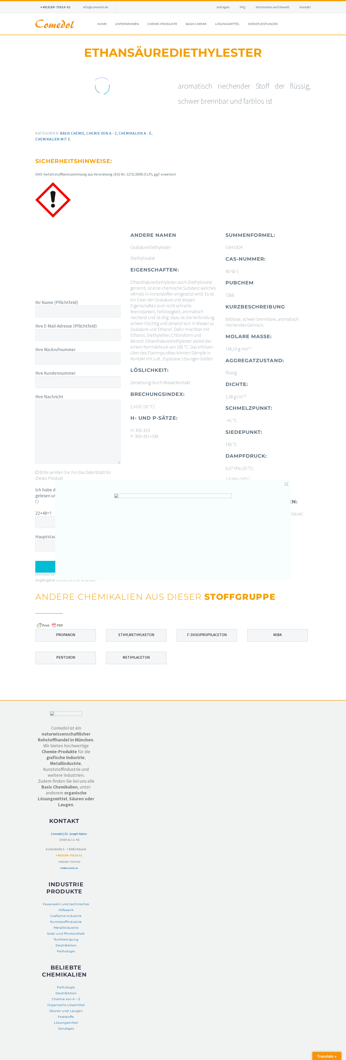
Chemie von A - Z (101, 133)
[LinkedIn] (63, 121)
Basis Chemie (196, 24)
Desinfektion (66, 945)
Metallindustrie (66, 927)
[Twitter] (43, 121)
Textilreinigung (66, 939)
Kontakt (305, 7)
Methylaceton (136, 657)
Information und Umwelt (272, 7)
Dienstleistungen (263, 24)
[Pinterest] (50, 121)
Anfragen (223, 7)
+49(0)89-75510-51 (55, 7)
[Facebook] (36, 121)
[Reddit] (70, 121)
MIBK (277, 634)
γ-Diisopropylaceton (207, 634)
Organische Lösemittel (66, 1005)
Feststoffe (66, 1017)
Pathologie (66, 951)
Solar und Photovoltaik (66, 933)
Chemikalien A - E (135, 133)
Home (102, 24)
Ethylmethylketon (136, 634)
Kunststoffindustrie (66, 922)
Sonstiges (66, 1028)
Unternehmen (127, 24)
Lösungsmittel (227, 24)
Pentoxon (65, 657)
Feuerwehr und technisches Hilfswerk (66, 907)
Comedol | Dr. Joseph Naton (69, 834)
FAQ (242, 7)
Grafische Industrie (65, 916)
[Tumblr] (56, 121)
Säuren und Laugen (66, 1011)
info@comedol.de (95, 7)
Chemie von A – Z (66, 999)
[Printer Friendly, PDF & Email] (49, 625)
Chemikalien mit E (52, 139)
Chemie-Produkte (162, 24)
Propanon (65, 634)
